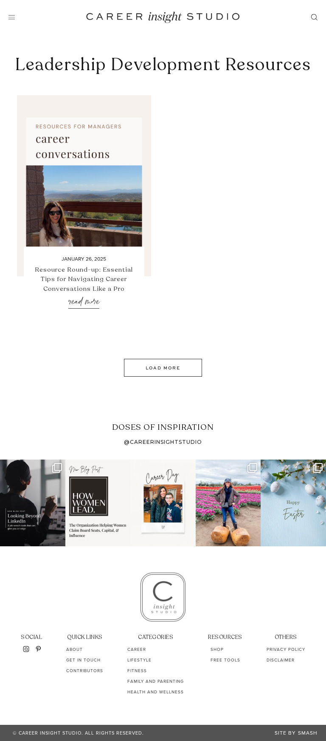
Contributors (84, 670)
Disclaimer (281, 660)
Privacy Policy (286, 649)
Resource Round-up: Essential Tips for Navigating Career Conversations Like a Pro (84, 279)
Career (136, 649)
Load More (163, 368)
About (74, 649)
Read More (83, 302)
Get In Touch (83, 660)
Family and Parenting (155, 681)
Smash (308, 733)
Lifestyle (139, 660)
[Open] (32, 503)
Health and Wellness (155, 692)
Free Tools (225, 660)
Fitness (137, 670)
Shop (217, 649)
